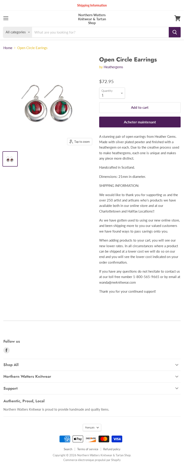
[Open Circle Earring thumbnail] (10, 159)
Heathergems (113, 67)
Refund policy (111, 449)
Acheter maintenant (140, 122)
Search (68, 449)
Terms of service (87, 449)
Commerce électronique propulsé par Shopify (92, 460)
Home (7, 48)
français (89, 427)
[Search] (175, 32)
